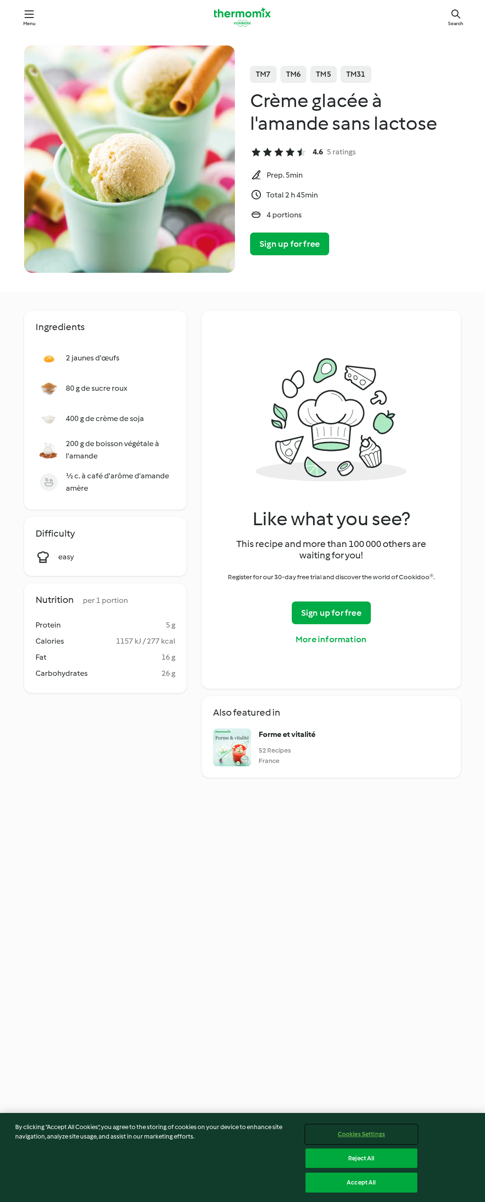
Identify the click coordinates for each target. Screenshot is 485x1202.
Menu (29, 23)
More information (331, 639)
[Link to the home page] (242, 17)
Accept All (361, 1182)
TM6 (293, 74)
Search (455, 23)
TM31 (356, 74)
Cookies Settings (361, 1134)
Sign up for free (290, 244)
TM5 (323, 74)
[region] (242, 1157)
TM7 (263, 74)
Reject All (361, 1158)
